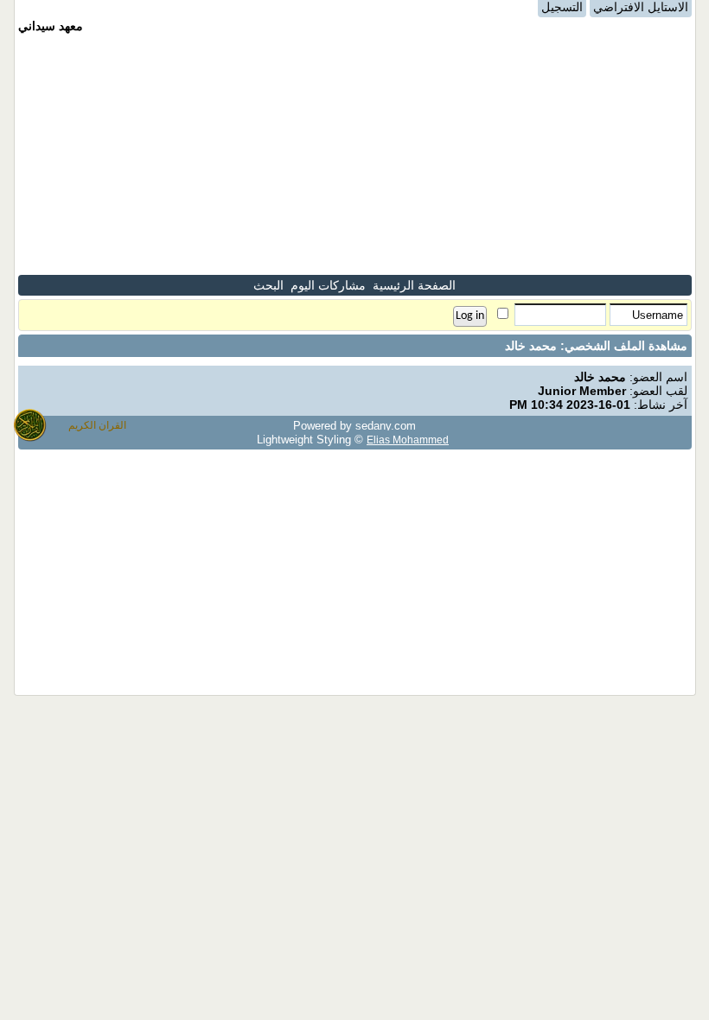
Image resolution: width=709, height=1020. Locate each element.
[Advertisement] (355, 154)
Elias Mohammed (408, 439)
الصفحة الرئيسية (414, 285)
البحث (268, 285)
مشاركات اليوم (328, 285)
